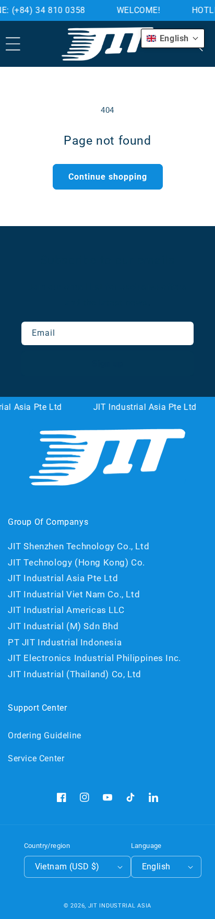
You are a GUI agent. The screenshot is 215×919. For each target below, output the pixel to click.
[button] (13, 43)
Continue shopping (107, 177)
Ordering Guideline (44, 735)
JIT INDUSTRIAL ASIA (119, 905)
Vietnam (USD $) (67, 866)
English (156, 866)
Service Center (36, 758)
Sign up (108, 364)
